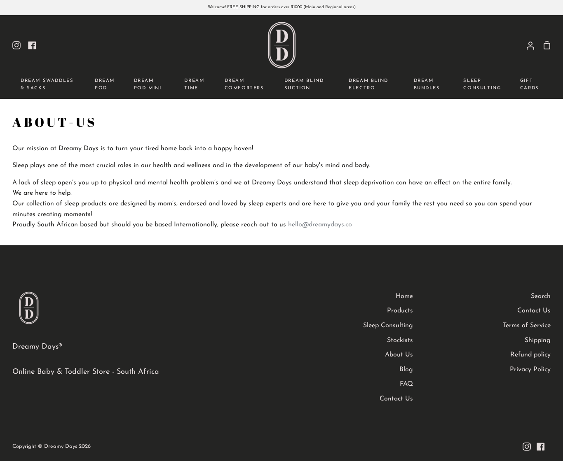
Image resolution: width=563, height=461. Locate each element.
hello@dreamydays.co (320, 224)
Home (404, 296)
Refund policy (530, 355)
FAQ (406, 384)
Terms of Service (527, 325)
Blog (406, 369)
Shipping (538, 340)
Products (400, 310)
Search (541, 296)
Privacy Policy (530, 369)
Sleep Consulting (388, 325)
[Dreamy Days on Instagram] (527, 446)
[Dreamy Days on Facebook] (541, 446)
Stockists (400, 340)
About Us (399, 355)
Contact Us (396, 399)
